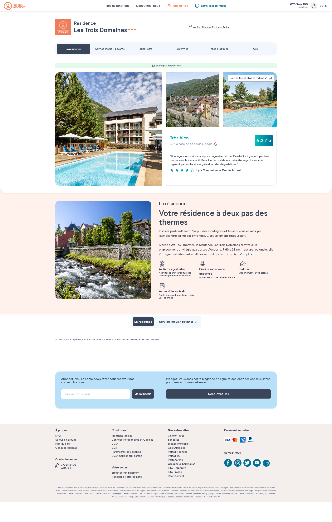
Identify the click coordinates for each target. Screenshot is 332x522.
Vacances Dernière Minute (207, 490)
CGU (115, 443)
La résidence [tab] (73, 49)
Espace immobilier (178, 443)
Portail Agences (178, 451)
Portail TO (174, 455)
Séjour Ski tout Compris (193, 487)
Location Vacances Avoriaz (241, 487)
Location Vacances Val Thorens (75, 490)
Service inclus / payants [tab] (110, 48)
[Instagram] (238, 463)
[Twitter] (247, 463)
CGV (115, 447)
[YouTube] (257, 463)
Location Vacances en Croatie (169, 493)
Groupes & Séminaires (181, 464)
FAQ (58, 435)
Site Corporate (177, 468)
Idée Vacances (227, 490)
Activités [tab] (182, 48)
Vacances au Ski (108, 487)
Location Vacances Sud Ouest (81, 493)
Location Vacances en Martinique (150, 497)
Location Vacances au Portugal (252, 493)
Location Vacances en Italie (225, 493)
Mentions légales (122, 435)
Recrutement (176, 476)
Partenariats (175, 460)
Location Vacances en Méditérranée (139, 493)
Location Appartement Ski (149, 487)
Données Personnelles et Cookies (132, 439)
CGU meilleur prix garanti (127, 455)
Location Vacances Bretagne (108, 493)
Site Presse (175, 472)
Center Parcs (176, 435)
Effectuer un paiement (125, 472)
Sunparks (173, 439)
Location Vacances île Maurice (180, 497)
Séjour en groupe (65, 439)
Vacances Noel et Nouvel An (207, 497)
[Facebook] (228, 463)
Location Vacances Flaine (158, 490)
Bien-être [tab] (146, 48)
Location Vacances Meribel (182, 490)
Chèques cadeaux (66, 447)
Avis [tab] (255, 48)
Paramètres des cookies (126, 451)
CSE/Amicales (176, 447)
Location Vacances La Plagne (132, 490)
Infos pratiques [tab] (219, 48)
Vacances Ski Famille (172, 487)
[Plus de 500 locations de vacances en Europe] (14, 6)
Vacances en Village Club (247, 490)
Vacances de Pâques (90, 487)
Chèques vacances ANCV (68, 487)
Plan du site (62, 443)
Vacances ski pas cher (127, 487)
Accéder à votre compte (127, 476)
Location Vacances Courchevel (104, 490)
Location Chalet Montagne (216, 487)
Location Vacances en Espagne (198, 493)
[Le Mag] (266, 463)
